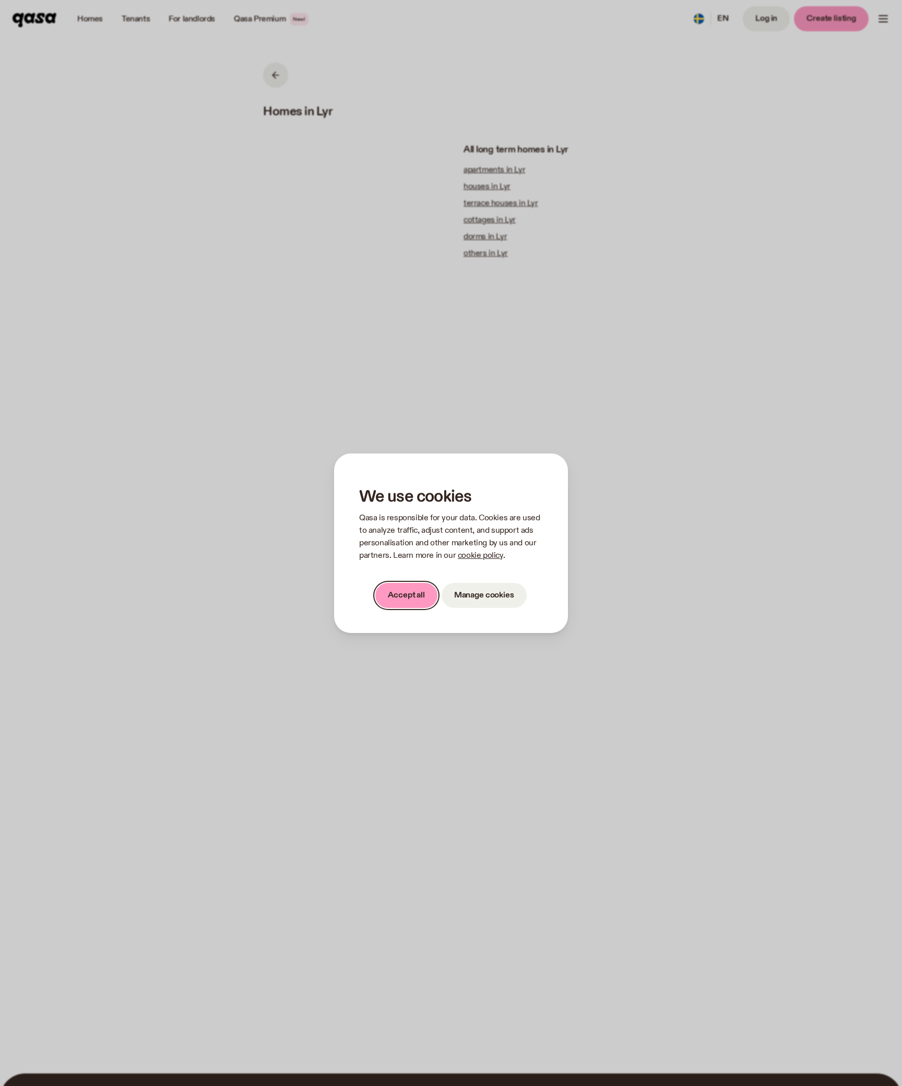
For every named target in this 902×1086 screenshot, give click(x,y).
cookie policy (480, 555)
